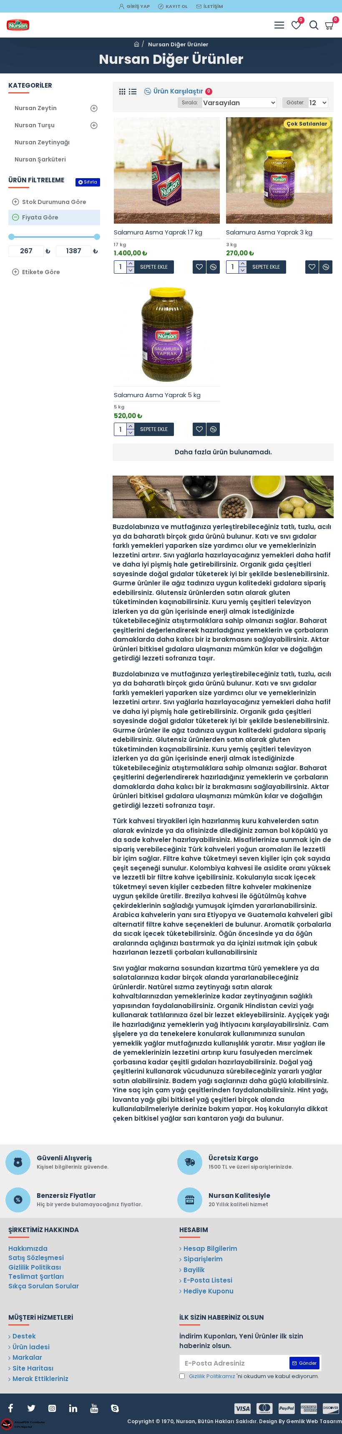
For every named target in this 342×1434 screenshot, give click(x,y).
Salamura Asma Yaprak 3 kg (269, 232)
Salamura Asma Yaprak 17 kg (158, 232)
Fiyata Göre (40, 217)
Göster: (295, 102)
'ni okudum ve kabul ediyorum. (254, 1376)
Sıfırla (90, 182)
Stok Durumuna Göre (54, 202)
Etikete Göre (41, 272)
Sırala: (190, 102)
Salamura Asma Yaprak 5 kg (157, 395)
